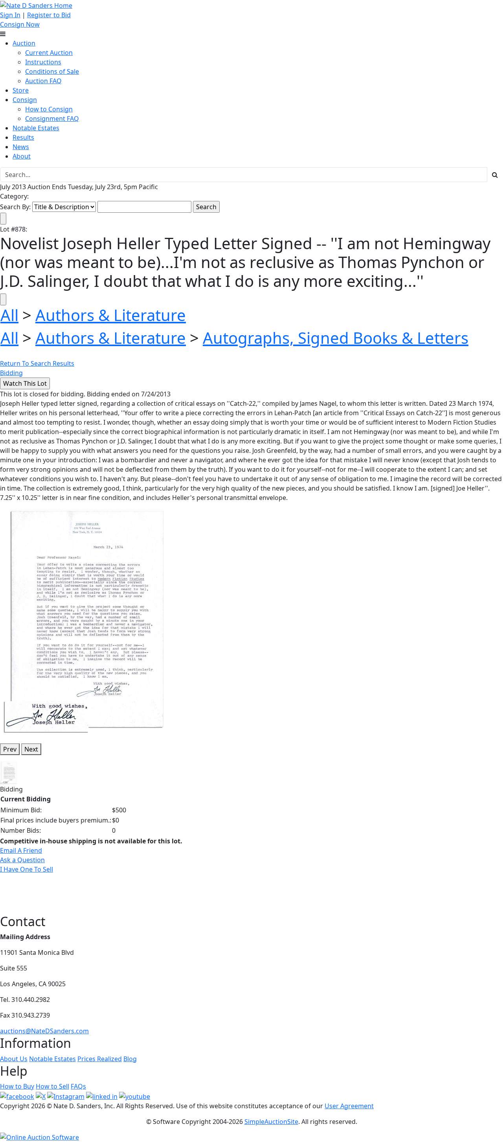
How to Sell (52, 1086)
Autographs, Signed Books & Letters (335, 337)
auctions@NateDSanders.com (44, 1031)
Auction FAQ (43, 81)
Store (21, 90)
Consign (25, 99)
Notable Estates (36, 128)
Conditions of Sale (52, 71)
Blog (130, 1058)
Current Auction (49, 52)
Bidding (11, 373)
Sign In (10, 15)
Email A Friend (21, 850)
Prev (10, 749)
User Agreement (349, 1106)
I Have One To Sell (26, 869)
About (22, 156)
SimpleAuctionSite (271, 1121)
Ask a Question (22, 860)
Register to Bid (49, 15)
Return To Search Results (37, 363)
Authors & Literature (110, 315)
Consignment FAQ (52, 118)
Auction (24, 43)
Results (23, 137)
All (9, 315)
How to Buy (17, 1086)
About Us (14, 1058)
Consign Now (20, 24)
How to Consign (49, 109)
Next (31, 749)
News (21, 146)
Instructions (43, 62)
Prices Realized (99, 1058)
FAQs (78, 1086)
